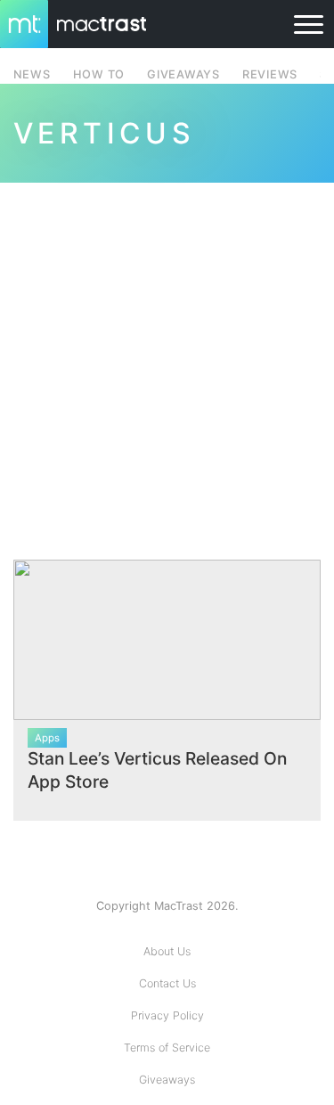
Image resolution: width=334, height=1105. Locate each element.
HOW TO (99, 74)
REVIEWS (269, 74)
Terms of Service (167, 1047)
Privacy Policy (167, 1015)
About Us (167, 951)
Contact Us (167, 983)
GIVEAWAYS (183, 74)
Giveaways (167, 1079)
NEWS (32, 74)
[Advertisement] (167, 360)
